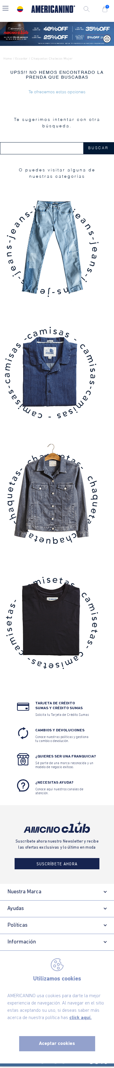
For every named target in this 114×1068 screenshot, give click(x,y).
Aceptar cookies (57, 1043)
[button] (5, 9)
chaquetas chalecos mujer (52, 58)
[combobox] (57, 148)
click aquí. (80, 1017)
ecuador (21, 58)
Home (7, 58)
